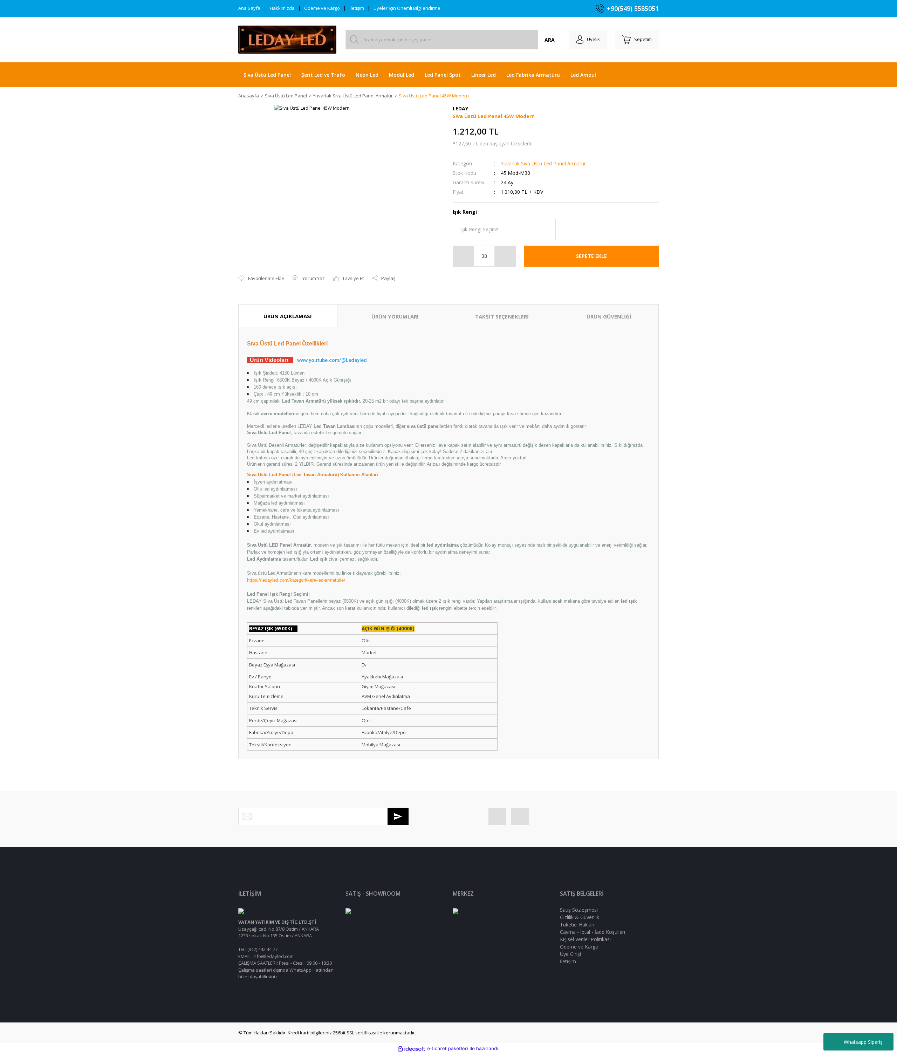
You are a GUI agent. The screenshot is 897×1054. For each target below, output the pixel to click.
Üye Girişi (570, 954)
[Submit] (398, 816)
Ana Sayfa (249, 8)
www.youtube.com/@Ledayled (332, 360)
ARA (550, 39)
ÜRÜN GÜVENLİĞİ (609, 316)
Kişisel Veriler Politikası (585, 939)
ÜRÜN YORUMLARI (395, 316)
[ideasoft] (411, 1048)
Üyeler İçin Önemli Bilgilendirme (407, 8)
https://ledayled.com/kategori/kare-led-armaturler (296, 580)
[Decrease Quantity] (463, 256)
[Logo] (287, 40)
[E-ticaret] (447, 1048)
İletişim (356, 8)
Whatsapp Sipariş (863, 1042)
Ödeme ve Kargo (322, 8)
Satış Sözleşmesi (579, 909)
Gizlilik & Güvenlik (579, 917)
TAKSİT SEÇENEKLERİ (502, 316)
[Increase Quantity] (504, 256)
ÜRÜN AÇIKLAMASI (287, 316)
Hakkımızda (282, 8)
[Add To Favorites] (261, 278)
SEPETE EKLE (591, 256)
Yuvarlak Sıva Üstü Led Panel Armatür (543, 163)
